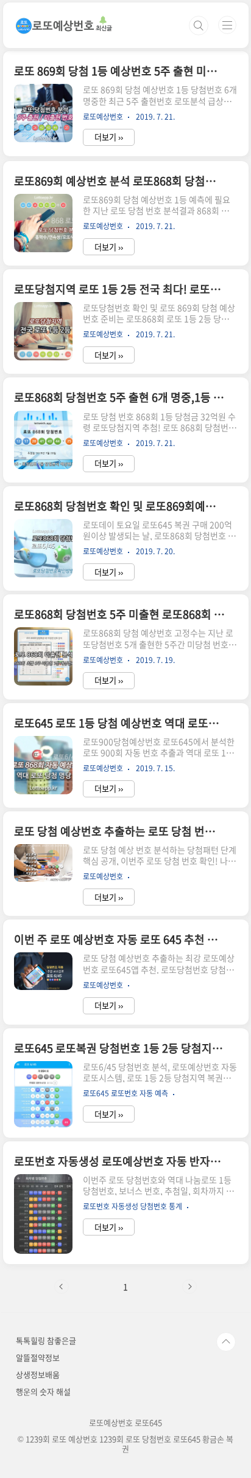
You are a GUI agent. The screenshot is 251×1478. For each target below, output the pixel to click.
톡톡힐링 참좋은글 (46, 1340)
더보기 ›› (108, 137)
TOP (226, 1342)
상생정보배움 (38, 1374)
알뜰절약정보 (38, 1357)
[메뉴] (227, 25)
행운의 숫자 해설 (43, 1391)
